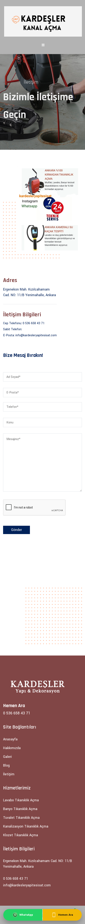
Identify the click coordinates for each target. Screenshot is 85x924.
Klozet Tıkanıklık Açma (20, 835)
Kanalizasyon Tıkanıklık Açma (25, 826)
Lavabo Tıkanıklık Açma (21, 800)
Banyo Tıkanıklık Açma (20, 808)
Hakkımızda (12, 748)
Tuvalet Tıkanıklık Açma (21, 817)
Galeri (7, 756)
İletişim (8, 774)
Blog (6, 765)
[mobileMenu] (43, 45)
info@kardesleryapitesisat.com (36, 335)
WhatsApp (26, 915)
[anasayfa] (43, 21)
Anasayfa (10, 739)
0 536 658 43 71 (34, 323)
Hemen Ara (65, 915)
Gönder (16, 529)
